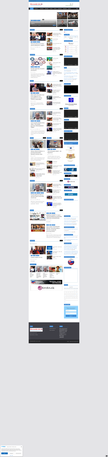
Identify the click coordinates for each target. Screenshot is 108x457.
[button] (106, 456)
